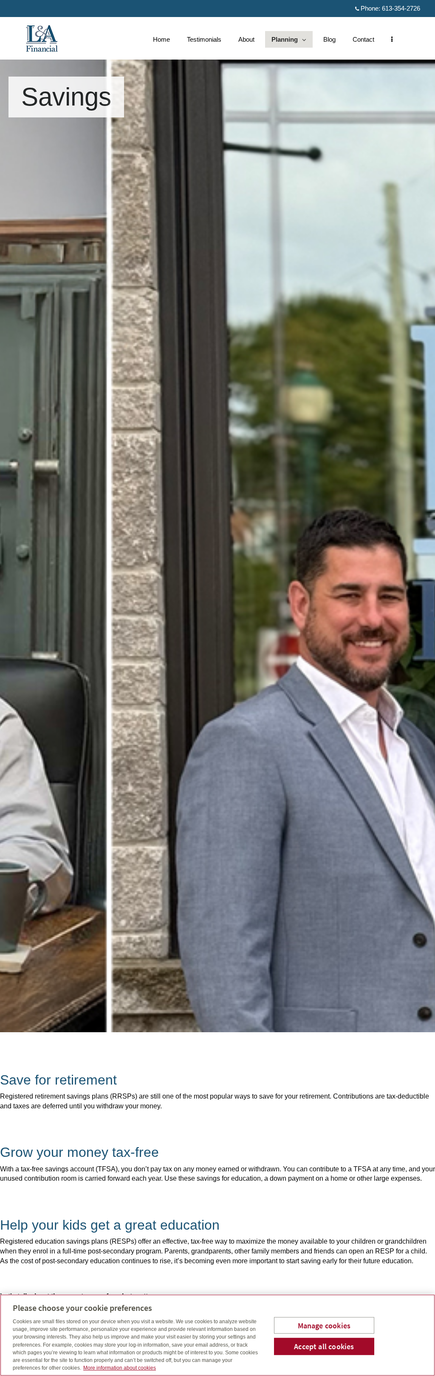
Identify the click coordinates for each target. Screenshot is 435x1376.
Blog (329, 39)
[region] (217, 1335)
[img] (217, 516)
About (246, 39)
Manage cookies (324, 1325)
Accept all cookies (324, 1346)
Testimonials (204, 39)
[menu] (392, 39)
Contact (363, 39)
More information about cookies (119, 1368)
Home (161, 39)
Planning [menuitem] (285, 41)
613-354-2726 (401, 8)
